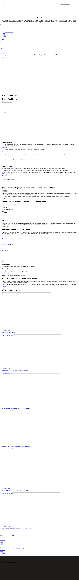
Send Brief (2, 48)
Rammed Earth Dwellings (8, 244)
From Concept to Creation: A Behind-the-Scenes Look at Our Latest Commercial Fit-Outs (16, 528)
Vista (3, 256)
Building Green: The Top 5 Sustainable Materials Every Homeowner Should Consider (16, 446)
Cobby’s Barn (5, 238)
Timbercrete (5, 250)
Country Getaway (6, 261)
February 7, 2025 (5, 335)
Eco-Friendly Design (6, 330)
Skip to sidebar (9, 0)
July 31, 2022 (4, 373)
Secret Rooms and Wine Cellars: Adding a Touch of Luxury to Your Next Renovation (16, 408)
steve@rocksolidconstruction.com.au (7, 43)
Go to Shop (2, 53)
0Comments (11, 335)
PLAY (3, 205)
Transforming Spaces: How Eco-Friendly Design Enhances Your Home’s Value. (15, 370)
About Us (4, 57)
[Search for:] (5, 535)
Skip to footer (14, 0)
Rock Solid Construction (6, 577)
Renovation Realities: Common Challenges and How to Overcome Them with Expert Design (17, 490)
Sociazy (35, 577)
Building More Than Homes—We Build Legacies (10, 332)
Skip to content (3, 0)
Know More (4, 147)
